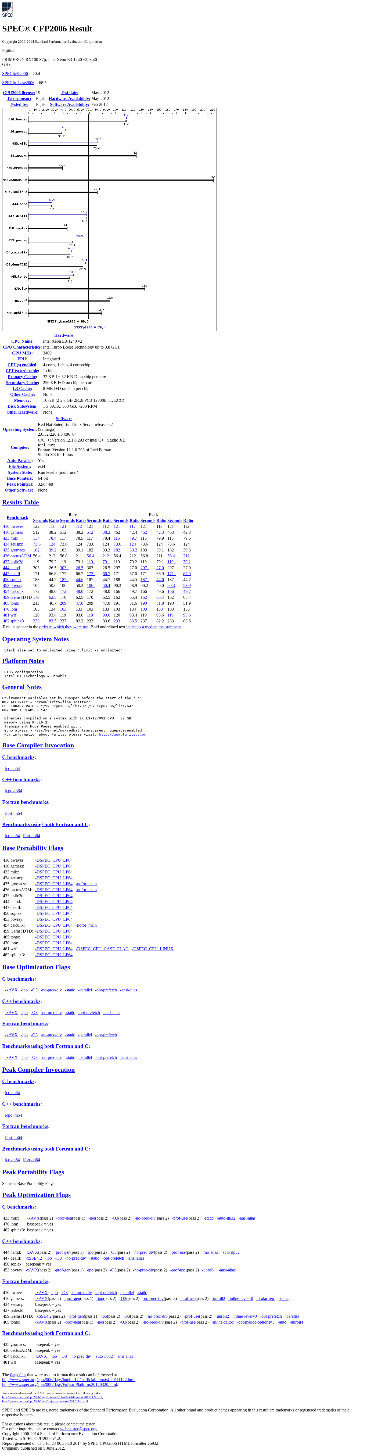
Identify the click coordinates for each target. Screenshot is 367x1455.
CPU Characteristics (22, 347)
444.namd (11, 567)
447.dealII (11, 573)
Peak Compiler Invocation (38, 1069)
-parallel (85, 990)
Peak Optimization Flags (36, 1194)
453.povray (12, 585)
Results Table (20, 502)
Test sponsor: (19, 98)
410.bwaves (13, 526)
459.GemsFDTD (17, 597)
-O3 (34, 990)
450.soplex (12, 579)
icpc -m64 (13, 791)
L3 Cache (22, 388)
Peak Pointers (19, 484)
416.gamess (13, 532)
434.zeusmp (13, 544)
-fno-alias (210, 1252)
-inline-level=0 (240, 1298)
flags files (18, 1374)
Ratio (54, 520)
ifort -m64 (13, 813)
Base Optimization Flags (36, 966)
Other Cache (22, 394)
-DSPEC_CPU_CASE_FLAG (102, 949)
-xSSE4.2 (34, 1258)
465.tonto (11, 603)
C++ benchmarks (21, 779)
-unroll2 (218, 1298)
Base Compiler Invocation (38, 745)
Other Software (19, 490)
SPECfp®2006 (15, 73)
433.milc (10, 538)
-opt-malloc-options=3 (256, 1322)
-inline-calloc (223, 1322)
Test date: (69, 92)
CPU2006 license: (19, 92)
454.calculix (13, 591)
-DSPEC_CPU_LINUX (153, 949)
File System (19, 466)
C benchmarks (18, 757)
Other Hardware (21, 412)
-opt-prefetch (106, 990)
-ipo (24, 990)
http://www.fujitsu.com (122, 734)
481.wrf (9, 615)
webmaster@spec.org (78, 1429)
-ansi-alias (128, 990)
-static (70, 990)
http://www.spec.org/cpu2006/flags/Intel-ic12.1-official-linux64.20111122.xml (52, 1397)
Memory (22, 400)
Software (64, 418)
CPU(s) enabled (22, 365)
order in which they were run (63, 627)
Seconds (40, 520)
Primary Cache (22, 376)
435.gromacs (14, 550)
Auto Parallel (19, 460)
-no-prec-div (51, 990)
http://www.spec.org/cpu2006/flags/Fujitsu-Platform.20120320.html (59, 1384)
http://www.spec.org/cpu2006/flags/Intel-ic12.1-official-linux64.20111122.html (68, 1379)
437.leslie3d (13, 562)
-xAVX (11, 990)
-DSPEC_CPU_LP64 (54, 860)
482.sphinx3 (13, 621)
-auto (282, 1322)
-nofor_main (86, 883)
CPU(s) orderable (22, 370)
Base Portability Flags (32, 847)
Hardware (63, 335)
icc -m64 (12, 768)
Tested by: (19, 104)
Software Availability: (69, 104)
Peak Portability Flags (33, 1172)
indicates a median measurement (153, 627)
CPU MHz (21, 353)
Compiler (19, 447)
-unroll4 (208, 1270)
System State (19, 472)
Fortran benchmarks (25, 802)
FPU (21, 359)
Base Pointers (19, 478)
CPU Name (21, 341)
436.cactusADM (17, 556)
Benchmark (17, 517)
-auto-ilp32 (226, 1218)
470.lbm (10, 609)
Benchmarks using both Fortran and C (45, 824)
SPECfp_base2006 (18, 82)
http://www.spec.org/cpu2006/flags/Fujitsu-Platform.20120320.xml (45, 1401)
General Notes (22, 686)
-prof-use (179, 1218)
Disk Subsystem (22, 406)
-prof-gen (64, 1218)
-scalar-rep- (265, 1298)
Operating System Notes (35, 639)
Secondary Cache (22, 382)
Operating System (19, 429)
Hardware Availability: (69, 98)
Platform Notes (23, 660)
